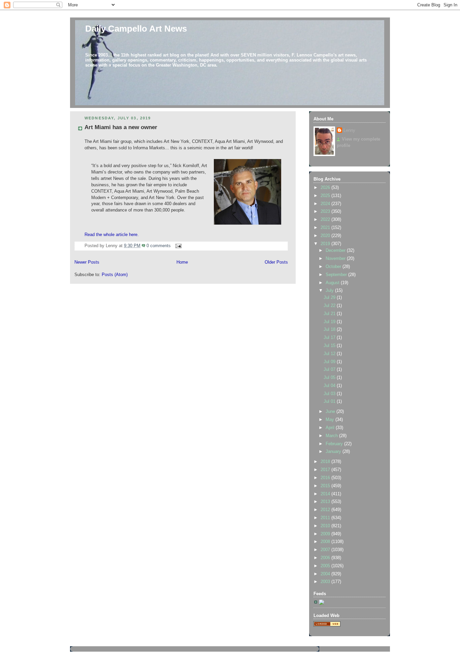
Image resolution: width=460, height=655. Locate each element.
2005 (326, 566)
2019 (326, 243)
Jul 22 (330, 305)
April (331, 427)
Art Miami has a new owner (121, 127)
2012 (326, 509)
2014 (326, 494)
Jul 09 (330, 361)
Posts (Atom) (115, 274)
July (330, 290)
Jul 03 (330, 393)
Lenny (349, 130)
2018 (326, 461)
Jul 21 (330, 313)
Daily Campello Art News (136, 29)
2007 (326, 549)
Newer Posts (86, 262)
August (333, 282)
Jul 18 (330, 329)
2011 (326, 517)
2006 (326, 557)
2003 (326, 581)
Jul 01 (330, 401)
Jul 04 (330, 385)
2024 (326, 203)
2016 (326, 477)
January (334, 451)
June (331, 411)
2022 (326, 219)
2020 (326, 235)
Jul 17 (330, 337)
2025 (326, 195)
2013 (326, 501)
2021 (326, 227)
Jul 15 (330, 345)
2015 (326, 486)
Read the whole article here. (112, 234)
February (335, 443)
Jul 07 (330, 369)
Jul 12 (330, 353)
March (332, 435)
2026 (326, 187)
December (336, 250)
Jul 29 (330, 297)
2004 (326, 574)
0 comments (158, 245)
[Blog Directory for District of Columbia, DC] (327, 625)
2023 (326, 211)
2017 (326, 469)
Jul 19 (330, 321)
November (336, 258)
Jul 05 (330, 377)
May (330, 419)
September (337, 274)
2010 (326, 526)
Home (182, 262)
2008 (326, 541)
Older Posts (276, 262)
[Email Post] (177, 245)
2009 (326, 534)
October (334, 266)
